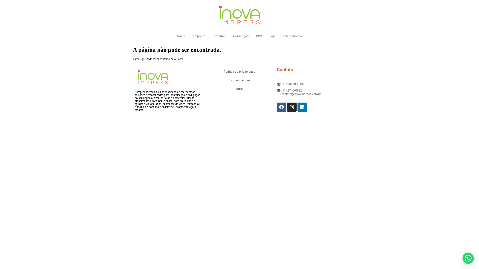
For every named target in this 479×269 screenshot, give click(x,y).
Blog (239, 89)
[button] (468, 258)
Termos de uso (239, 80)
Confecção (241, 36)
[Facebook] (281, 107)
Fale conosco (292, 36)
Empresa (199, 36)
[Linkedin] (302, 107)
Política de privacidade (239, 71)
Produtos (219, 36)
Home (181, 36)
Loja (272, 36)
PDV (259, 36)
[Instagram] (292, 107)
